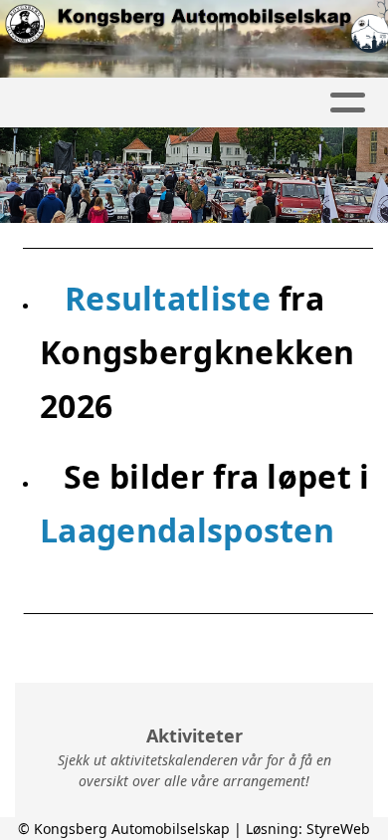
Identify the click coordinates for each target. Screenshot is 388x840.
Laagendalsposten (187, 530)
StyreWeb (338, 828)
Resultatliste (172, 298)
